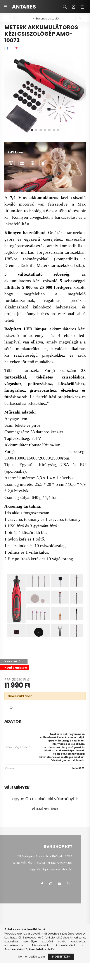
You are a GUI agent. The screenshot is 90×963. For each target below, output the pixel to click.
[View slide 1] (32, 130)
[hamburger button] (5, 6)
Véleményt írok (45, 809)
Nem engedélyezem (31, 956)
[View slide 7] (58, 130)
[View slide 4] (45, 130)
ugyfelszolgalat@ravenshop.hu (51, 869)
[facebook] (7, 48)
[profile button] (73, 6)
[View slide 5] (49, 130)
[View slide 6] (54, 130)
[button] (11, 708)
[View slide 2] (36, 130)
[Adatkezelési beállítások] (68, 883)
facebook (42, 883)
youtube (59, 883)
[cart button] (82, 6)
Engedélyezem (61, 956)
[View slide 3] (41, 130)
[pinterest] (16, 48)
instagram (50, 883)
